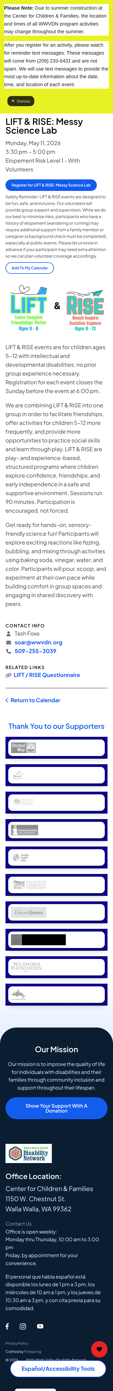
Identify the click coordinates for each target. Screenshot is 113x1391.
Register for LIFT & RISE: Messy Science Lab (51, 185)
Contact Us (18, 1223)
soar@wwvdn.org (38, 642)
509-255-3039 (35, 651)
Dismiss (23, 101)
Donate (99, 1349)
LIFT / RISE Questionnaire (47, 674)
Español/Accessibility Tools (58, 1368)
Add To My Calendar (30, 268)
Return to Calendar (35, 700)
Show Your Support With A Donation (56, 1108)
